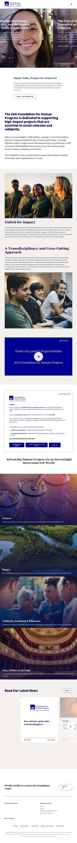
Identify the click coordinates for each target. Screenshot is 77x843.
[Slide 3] (9, 57)
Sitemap (15, 826)
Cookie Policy (35, 826)
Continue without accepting (65, 393)
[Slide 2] (7, 57)
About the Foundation (11, 803)
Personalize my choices (16, 445)
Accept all (54, 445)
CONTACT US (64, 787)
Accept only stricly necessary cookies (37, 445)
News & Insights (9, 818)
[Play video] (38, 356)
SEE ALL (67, 690)
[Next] (70, 726)
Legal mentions (24, 826)
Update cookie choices (47, 826)
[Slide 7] (17, 57)
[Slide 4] (11, 57)
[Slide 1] (5, 57)
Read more (51, 45)
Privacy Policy (60, 826)
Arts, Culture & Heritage (46, 813)
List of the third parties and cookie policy (22, 438)
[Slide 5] (13, 57)
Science (42, 806)
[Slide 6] (15, 57)
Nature (42, 808)
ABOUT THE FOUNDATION (25, 96)
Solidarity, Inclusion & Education (48, 811)
